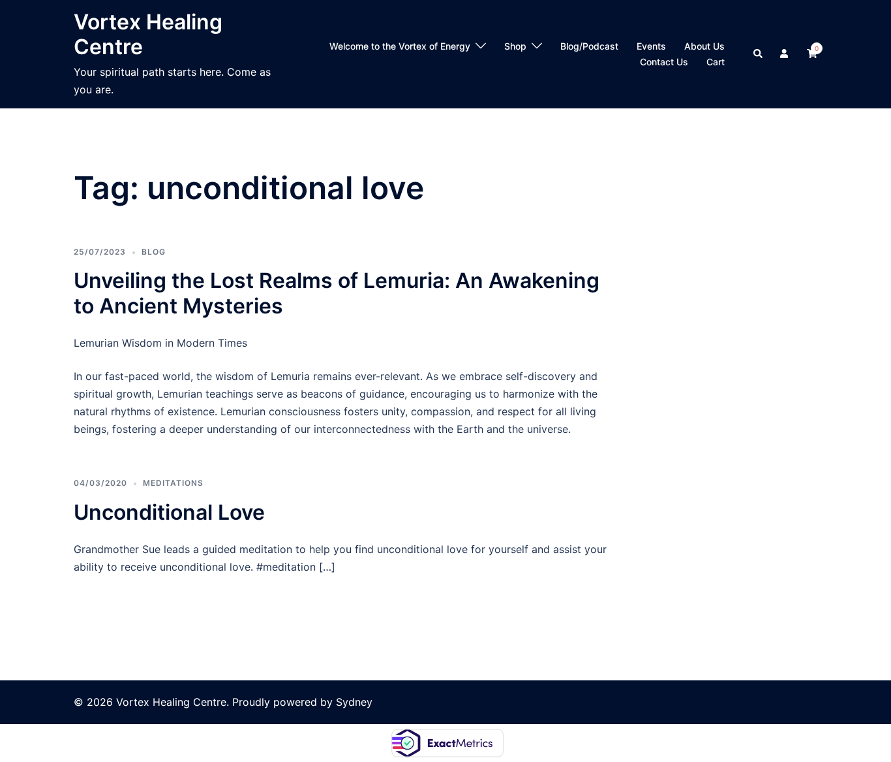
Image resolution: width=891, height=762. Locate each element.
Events (651, 46)
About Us (704, 46)
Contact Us (664, 61)
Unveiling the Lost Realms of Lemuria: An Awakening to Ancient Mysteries (336, 293)
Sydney (354, 701)
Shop (515, 46)
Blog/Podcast (589, 46)
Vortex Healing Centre (148, 34)
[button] (758, 54)
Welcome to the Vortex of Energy (399, 46)
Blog (154, 252)
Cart (715, 61)
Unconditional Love (169, 512)
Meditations (173, 483)
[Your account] (785, 54)
